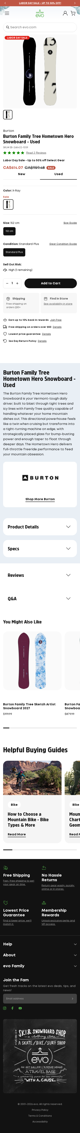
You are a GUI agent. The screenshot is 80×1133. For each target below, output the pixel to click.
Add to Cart (50, 283)
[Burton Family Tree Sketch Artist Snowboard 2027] (32, 660)
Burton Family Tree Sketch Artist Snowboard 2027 (29, 706)
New (29, 174)
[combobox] (40, 27)
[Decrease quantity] (7, 283)
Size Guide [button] (70, 223)
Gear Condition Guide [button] (63, 244)
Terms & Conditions (40, 1116)
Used (65, 174)
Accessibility (40, 1122)
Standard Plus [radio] (14, 252)
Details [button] (57, 327)
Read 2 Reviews (36, 152)
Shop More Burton (40, 499)
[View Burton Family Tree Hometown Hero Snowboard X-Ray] (7, 114)
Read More (17, 834)
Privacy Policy (40, 1110)
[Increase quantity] (17, 283)
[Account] (65, 13)
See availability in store (58, 304)
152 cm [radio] (9, 231)
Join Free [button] (56, 320)
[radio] (8, 204)
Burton (8, 130)
